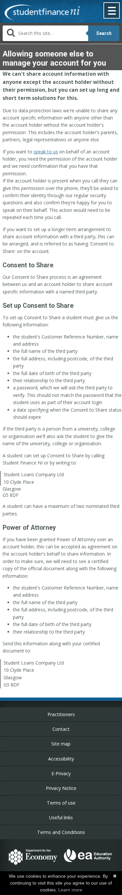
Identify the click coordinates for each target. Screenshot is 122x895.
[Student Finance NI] (40, 13)
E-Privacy (61, 773)
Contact (61, 729)
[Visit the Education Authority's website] (88, 866)
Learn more (70, 889)
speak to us (46, 152)
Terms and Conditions (61, 832)
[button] (112, 11)
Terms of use (61, 803)
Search (104, 33)
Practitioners (61, 714)
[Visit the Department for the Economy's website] (33, 866)
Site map (61, 744)
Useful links (61, 817)
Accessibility (61, 759)
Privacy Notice (61, 788)
